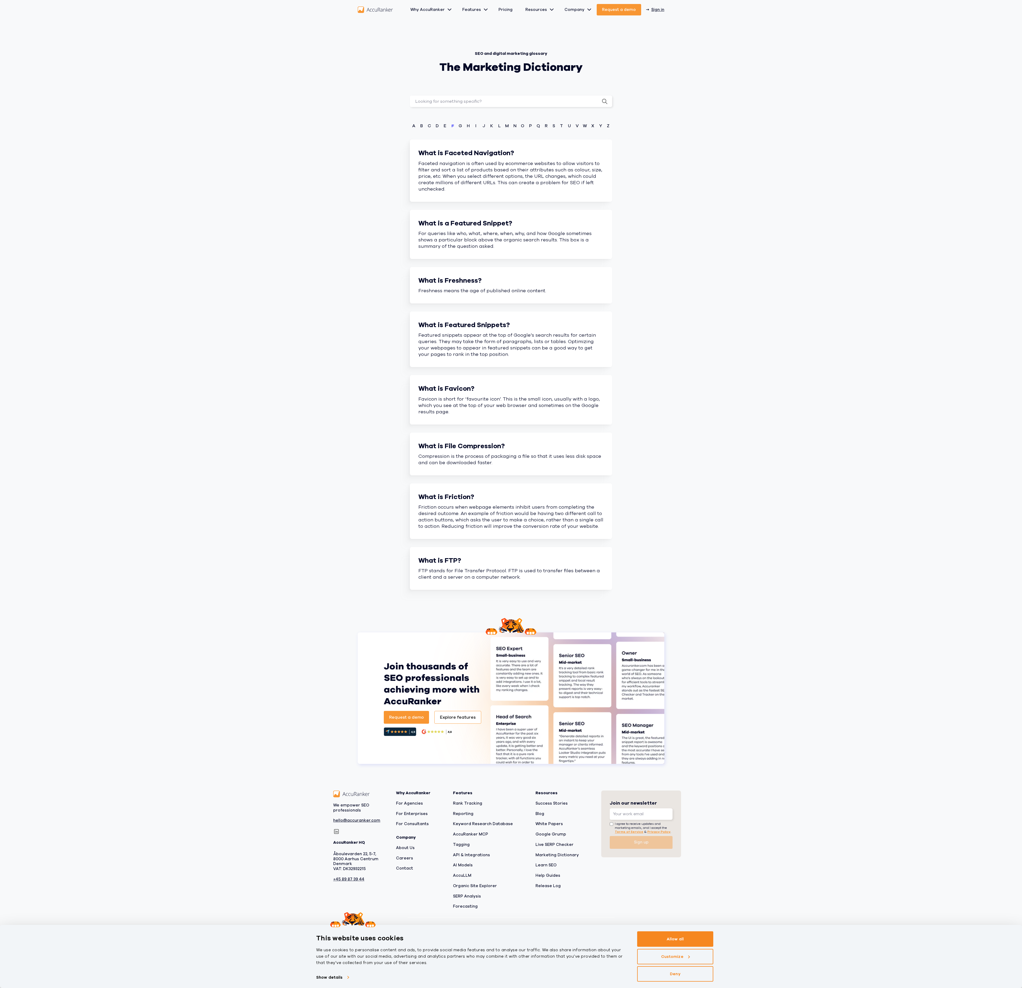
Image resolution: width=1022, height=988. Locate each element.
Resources (536, 9)
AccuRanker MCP (470, 834)
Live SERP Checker (554, 844)
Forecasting (465, 906)
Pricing (505, 9)
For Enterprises (412, 813)
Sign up (641, 842)
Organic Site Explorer (475, 885)
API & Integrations (471, 855)
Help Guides (547, 875)
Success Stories (551, 803)
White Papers (549, 824)
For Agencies (409, 803)
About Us (405, 847)
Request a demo (619, 9)
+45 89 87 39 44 (348, 879)
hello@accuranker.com (356, 820)
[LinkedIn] (336, 831)
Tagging (461, 844)
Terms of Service (629, 832)
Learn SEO (546, 865)
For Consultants (412, 824)
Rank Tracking (467, 803)
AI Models (463, 865)
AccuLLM (462, 875)
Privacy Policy (658, 832)
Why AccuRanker (427, 9)
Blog (539, 813)
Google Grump (550, 834)
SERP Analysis (467, 896)
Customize (672, 956)
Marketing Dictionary (557, 855)
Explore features (458, 717)
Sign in (657, 9)
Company (574, 9)
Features (471, 9)
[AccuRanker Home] (375, 9)
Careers (404, 858)
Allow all (675, 939)
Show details (329, 977)
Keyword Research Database (483, 824)
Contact (404, 868)
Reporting (463, 813)
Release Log (548, 885)
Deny (675, 974)
